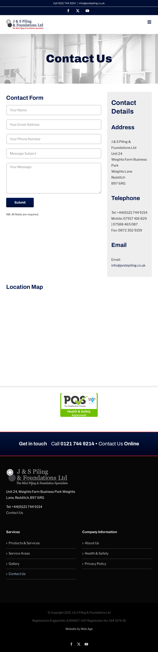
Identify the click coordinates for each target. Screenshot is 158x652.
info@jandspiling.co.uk (92, 3)
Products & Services (24, 543)
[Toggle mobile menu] (150, 22)
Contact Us (14, 513)
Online (119, 443)
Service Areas (19, 553)
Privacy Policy (95, 564)
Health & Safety (96, 553)
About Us (92, 543)
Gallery (14, 564)
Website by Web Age (79, 629)
